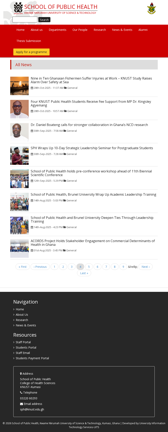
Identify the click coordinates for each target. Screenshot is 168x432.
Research (100, 30)
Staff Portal (23, 342)
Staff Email (23, 353)
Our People (80, 30)
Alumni (143, 30)
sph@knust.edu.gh (32, 409)
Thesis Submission (28, 41)
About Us (22, 314)
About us (37, 30)
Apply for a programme (31, 52)
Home (20, 30)
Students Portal (26, 347)
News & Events (122, 30)
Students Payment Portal (32, 358)
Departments (57, 30)
